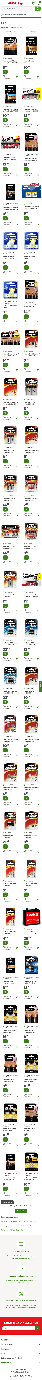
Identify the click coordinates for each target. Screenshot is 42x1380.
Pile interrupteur (34, 1226)
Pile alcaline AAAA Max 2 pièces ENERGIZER (31, 451)
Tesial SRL (29, 1376)
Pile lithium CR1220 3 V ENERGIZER (10, 933)
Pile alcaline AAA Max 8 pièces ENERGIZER (10, 499)
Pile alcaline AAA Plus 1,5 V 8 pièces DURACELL (31, 159)
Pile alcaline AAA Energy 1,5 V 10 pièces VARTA (31, 207)
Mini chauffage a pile (16, 1230)
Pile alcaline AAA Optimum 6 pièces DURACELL (8, 983)
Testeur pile (4, 1230)
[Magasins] (21, 1269)
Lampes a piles (15, 1226)
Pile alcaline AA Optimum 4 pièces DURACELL (10, 1179)
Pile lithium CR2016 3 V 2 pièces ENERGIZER (31, 788)
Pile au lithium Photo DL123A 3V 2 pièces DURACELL (30, 983)
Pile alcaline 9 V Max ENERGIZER (9, 596)
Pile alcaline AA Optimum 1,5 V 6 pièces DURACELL (10, 208)
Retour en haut (7, 1202)
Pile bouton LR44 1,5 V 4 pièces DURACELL (31, 1179)
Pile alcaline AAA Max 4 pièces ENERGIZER (31, 499)
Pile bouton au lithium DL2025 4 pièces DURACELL (30, 1081)
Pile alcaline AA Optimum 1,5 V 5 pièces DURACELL (10, 110)
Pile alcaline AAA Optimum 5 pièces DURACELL (29, 63)
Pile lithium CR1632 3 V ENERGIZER (10, 885)
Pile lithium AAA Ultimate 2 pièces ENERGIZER (31, 644)
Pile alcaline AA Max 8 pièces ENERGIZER (9, 547)
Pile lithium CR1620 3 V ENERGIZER (31, 885)
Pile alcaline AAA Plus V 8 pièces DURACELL (31, 306)
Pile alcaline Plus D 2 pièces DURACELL (30, 1031)
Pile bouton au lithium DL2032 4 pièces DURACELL (9, 1032)
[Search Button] (38, 8)
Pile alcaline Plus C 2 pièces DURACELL (9, 1080)
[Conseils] (21, 1244)
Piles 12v (32, 1221)
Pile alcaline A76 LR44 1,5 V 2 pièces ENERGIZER (10, 403)
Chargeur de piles (15, 1221)
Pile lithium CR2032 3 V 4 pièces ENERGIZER (10, 740)
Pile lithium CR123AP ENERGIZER (30, 836)
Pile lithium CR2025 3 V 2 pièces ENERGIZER (10, 788)
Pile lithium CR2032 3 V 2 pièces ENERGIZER (31, 740)
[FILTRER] (40, 690)
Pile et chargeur (17, 15)
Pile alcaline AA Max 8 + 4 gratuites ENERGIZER (10, 158)
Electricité (7, 15)
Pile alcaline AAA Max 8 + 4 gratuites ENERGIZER (31, 110)
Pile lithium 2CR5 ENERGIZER (8, 836)
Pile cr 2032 (4, 1221)
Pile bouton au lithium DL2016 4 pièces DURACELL (9, 1130)
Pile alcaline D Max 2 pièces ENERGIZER (30, 403)
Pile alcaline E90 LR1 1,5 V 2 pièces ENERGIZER (32, 355)
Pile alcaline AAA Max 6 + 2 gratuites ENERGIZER (31, 596)
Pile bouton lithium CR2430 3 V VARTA (8, 257)
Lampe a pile (5, 1226)
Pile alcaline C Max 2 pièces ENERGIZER (9, 451)
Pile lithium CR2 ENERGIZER (29, 692)
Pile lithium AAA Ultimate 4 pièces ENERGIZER (10, 644)
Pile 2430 (25, 1221)
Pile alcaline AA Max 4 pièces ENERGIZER (30, 547)
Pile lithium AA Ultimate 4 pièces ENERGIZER (11, 692)
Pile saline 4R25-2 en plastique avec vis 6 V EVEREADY (30, 934)
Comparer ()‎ (32, 32)
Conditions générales (21, 1373)
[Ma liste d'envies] (33, 3)
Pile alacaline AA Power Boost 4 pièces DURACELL (11, 62)
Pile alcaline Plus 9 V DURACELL (30, 1129)
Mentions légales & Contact (21, 1371)
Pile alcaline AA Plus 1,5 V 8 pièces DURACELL (11, 355)
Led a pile (24, 1226)
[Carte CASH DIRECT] (21, 1293)
